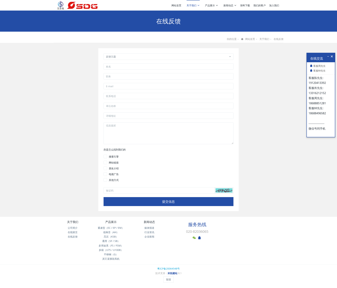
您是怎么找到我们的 (115, 149)
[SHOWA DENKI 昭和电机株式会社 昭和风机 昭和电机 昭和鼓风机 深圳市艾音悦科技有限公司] (77, 5)
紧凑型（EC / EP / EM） (111, 227)
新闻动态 (228, 5)
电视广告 (114, 174)
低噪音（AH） (111, 232)
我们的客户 (259, 5)
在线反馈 (278, 39)
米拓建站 (173, 273)
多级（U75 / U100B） (111, 250)
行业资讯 (149, 232)
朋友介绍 (114, 168)
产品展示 (210, 5)
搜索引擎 (114, 156)
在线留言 (73, 232)
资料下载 (245, 5)
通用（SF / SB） (111, 241)
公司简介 (73, 227)
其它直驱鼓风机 (111, 258)
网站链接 (114, 162)
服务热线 (197, 224)
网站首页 (176, 5)
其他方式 (114, 180)
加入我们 (274, 5)
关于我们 (191, 5)
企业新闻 (149, 236)
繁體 (168, 279)
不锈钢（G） (111, 254)
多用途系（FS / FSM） (111, 245)
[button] (224, 190)
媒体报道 (149, 227)
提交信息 (168, 201)
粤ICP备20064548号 (168, 268)
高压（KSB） (111, 236)
